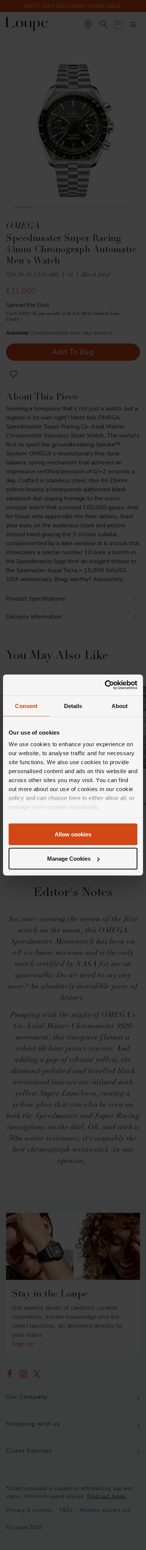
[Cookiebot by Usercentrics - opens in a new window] (105, 685)
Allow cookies (73, 834)
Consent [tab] (26, 705)
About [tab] (120, 705)
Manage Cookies (69, 858)
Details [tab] (73, 705)
